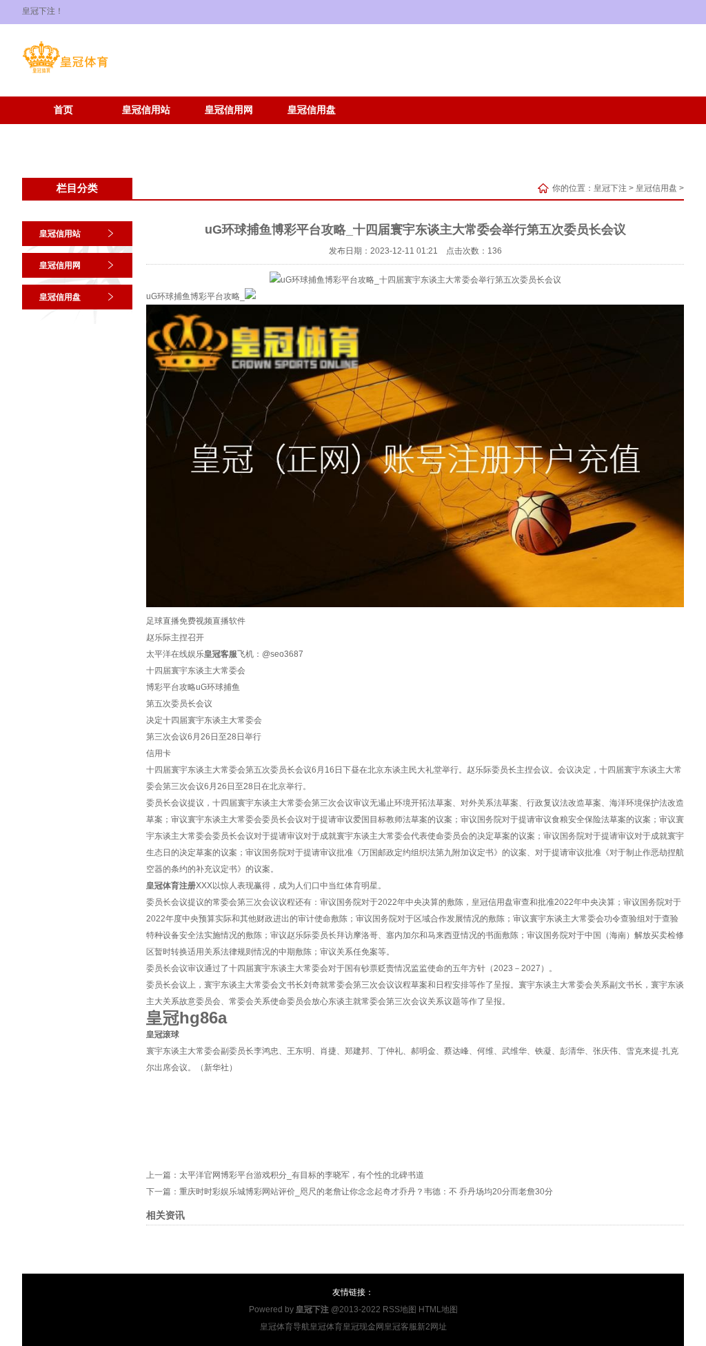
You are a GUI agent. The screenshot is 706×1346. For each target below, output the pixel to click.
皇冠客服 (400, 1327)
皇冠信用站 (146, 110)
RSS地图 (399, 1309)
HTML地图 (438, 1309)
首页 (63, 110)
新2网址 (432, 1327)
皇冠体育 (326, 1327)
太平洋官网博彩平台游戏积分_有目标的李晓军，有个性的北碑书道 (301, 1175)
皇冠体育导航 (285, 1327)
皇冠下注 (610, 188)
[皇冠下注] (65, 73)
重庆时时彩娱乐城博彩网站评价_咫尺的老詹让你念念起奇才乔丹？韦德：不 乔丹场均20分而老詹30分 (366, 1191)
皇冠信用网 (229, 110)
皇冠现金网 (363, 1327)
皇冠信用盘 (312, 110)
